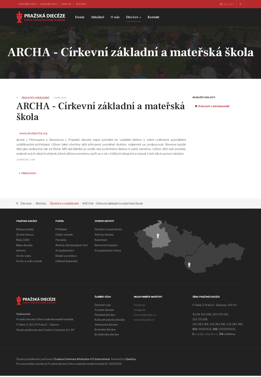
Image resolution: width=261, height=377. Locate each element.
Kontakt (81, 4)
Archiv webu (23, 255)
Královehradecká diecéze (110, 319)
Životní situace (25, 234)
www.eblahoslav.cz (145, 314)
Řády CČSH (22, 239)
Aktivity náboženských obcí (71, 245)
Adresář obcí (48, 4)
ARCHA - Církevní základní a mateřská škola (100, 111)
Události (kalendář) (66, 261)
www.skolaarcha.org (33, 133)
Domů (79, 17)
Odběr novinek (64, 234)
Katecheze (101, 239)
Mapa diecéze (24, 245)
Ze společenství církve (108, 250)
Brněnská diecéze (105, 329)
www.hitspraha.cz (144, 319)
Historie (20, 250)
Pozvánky (60, 239)
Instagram (140, 309)
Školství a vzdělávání (64, 203)
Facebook (139, 305)
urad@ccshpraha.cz (206, 334)
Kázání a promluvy (66, 255)
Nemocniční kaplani (106, 245)
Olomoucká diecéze (106, 324)
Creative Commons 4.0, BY (58, 329)
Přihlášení (61, 229)
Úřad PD (66, 4)
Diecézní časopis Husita (108, 229)
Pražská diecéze (104, 309)
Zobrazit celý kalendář (214, 106)
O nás (115, 17)
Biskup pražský (25, 229)
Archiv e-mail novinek (29, 261)
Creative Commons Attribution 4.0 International (82, 359)
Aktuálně (97, 17)
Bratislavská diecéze (107, 334)
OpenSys (130, 359)
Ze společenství (64, 250)
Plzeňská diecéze (105, 314)
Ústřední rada (103, 305)
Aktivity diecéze (104, 234)
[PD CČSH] (40, 17)
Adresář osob (27, 4)
